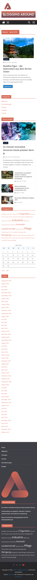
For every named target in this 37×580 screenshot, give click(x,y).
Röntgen (24, 235)
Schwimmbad (4, 238)
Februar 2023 (5, 331)
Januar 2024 (5, 307)
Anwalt (8, 214)
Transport (32, 238)
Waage (14, 240)
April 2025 (4, 289)
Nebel (22, 229)
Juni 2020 (4, 390)
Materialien (18, 229)
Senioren (10, 238)
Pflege (28, 228)
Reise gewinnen (14, 235)
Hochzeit (10, 220)
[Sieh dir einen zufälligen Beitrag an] (33, 22)
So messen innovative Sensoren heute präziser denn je (18, 150)
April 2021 (4, 367)
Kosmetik (20, 224)
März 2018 (4, 426)
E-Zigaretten (24, 213)
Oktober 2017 (5, 432)
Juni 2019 (4, 411)
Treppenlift (4, 240)
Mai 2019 (4, 414)
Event (2, 216)
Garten (10, 216)
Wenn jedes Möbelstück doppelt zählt (24, 199)
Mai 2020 (4, 393)
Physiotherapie (5, 232)
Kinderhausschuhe (5, 224)
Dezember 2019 (6, 399)
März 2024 (4, 301)
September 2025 (6, 281)
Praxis (10, 232)
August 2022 (5, 343)
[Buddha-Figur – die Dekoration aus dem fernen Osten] (18, 48)
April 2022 (4, 349)
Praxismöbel (15, 232)
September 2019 (6, 402)
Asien (11, 214)
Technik (3, 113)
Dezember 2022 (6, 334)
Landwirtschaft (8, 228)
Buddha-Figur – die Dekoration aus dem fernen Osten (17, 68)
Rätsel (20, 235)
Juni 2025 (4, 287)
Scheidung (28, 235)
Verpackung (10, 240)
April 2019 (4, 417)
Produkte (6, 59)
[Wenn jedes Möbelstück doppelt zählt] (7, 200)
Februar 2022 (5, 355)
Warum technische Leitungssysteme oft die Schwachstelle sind (22, 188)
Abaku (15, 62)
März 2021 (4, 370)
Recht (25, 232)
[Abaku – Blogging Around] (3, 22)
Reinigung (6, 235)
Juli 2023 (4, 319)
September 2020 (6, 382)
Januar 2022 (5, 358)
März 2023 (4, 328)
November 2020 (6, 376)
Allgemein (4, 101)
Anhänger (3, 214)
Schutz (32, 235)
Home (3, 447)
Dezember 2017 (6, 429)
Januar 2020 (5, 396)
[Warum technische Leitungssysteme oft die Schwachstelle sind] (7, 189)
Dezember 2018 (6, 420)
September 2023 (6, 313)
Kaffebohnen (26, 220)
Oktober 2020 (5, 379)
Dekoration (15, 214)
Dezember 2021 (6, 361)
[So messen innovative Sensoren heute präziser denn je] (18, 131)
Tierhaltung (27, 238)
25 (18, 262)
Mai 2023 (4, 325)
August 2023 (5, 316)
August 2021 (5, 364)
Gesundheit (15, 216)
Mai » (7, 270)
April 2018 (4, 423)
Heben (31, 216)
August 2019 (5, 405)
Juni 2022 (4, 346)
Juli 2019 (4, 408)
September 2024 (6, 295)
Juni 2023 (4, 322)
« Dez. (3, 270)
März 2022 (4, 352)
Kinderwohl (13, 224)
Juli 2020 (4, 388)
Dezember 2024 (6, 292)
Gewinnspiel (21, 216)
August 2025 (5, 284)
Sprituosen (15, 238)
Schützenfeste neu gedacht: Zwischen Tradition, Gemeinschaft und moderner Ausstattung (23, 175)
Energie (3, 107)
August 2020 (5, 385)
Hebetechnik (4, 220)
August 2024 (5, 298)
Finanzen (6, 216)
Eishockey (32, 214)
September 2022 (6, 340)
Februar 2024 (5, 304)
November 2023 (6, 310)
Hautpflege (26, 216)
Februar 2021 (5, 373)
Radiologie (20, 232)
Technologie (21, 238)
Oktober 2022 (5, 337)
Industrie (17, 220)
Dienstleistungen (6, 104)
